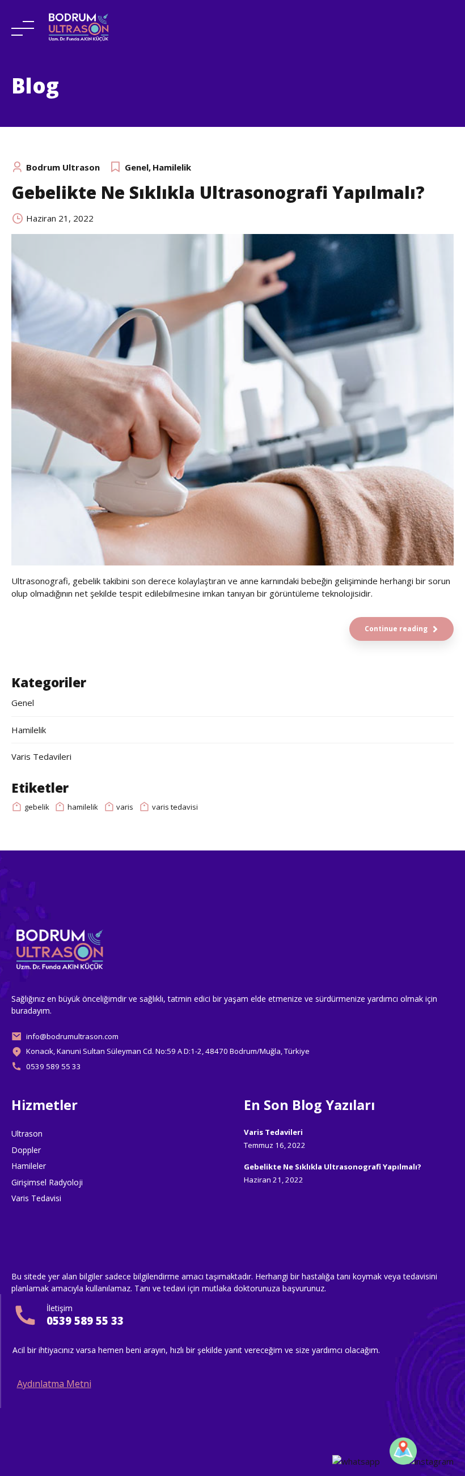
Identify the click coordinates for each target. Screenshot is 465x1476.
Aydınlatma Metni (54, 1383)
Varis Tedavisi (36, 1198)
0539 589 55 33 (85, 1320)
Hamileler (28, 1165)
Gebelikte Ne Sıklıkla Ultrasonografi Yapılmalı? (218, 192)
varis (124, 807)
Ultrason (27, 1133)
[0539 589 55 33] (25, 1315)
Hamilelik (172, 167)
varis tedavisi (175, 807)
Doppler (26, 1150)
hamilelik (82, 807)
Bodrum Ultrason (63, 167)
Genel (137, 167)
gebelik (36, 807)
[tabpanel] (232, 399)
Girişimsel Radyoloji (47, 1182)
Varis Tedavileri (41, 756)
